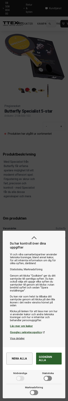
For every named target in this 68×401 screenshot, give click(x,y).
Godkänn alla (45, 358)
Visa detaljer (17, 338)
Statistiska (48, 373)
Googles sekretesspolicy (26, 332)
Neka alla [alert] (19, 358)
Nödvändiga (20, 373)
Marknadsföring (34, 387)
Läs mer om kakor (21, 326)
